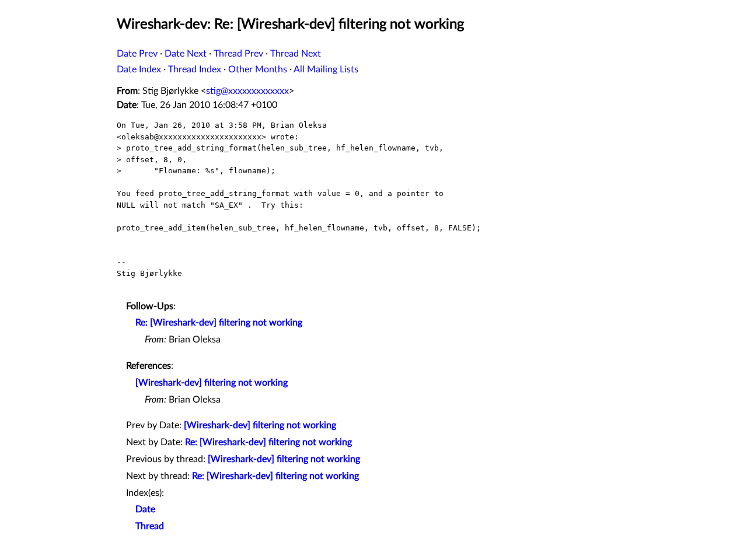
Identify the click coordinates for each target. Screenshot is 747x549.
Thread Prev (238, 53)
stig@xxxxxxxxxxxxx (247, 91)
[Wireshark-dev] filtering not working (211, 382)
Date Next (186, 53)
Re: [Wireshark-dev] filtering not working (218, 322)
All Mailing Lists (326, 69)
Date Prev (137, 53)
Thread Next (295, 53)
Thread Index (194, 69)
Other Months (257, 69)
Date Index (139, 69)
